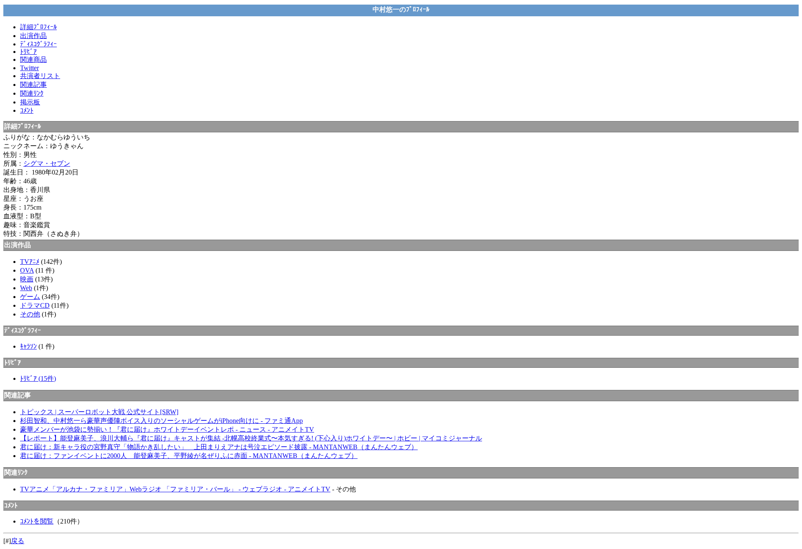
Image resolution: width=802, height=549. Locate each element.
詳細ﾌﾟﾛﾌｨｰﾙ (38, 26)
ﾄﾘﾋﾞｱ (28, 51)
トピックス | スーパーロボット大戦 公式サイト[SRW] (99, 411)
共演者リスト (40, 75)
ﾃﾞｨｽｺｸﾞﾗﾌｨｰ (38, 44)
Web (26, 287)
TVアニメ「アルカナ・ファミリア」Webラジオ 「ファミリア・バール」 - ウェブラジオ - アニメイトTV (175, 489)
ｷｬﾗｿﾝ (28, 346)
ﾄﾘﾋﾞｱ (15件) (38, 378)
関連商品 (33, 59)
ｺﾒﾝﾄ (26, 110)
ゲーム (30, 296)
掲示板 (30, 102)
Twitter (29, 67)
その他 (30, 314)
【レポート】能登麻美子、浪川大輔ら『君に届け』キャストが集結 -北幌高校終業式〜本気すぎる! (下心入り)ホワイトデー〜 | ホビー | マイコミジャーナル (251, 438)
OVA (27, 270)
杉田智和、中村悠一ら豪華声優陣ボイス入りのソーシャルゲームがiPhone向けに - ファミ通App (161, 420)
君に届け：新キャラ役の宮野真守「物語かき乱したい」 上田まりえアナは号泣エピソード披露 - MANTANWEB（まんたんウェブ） (219, 446)
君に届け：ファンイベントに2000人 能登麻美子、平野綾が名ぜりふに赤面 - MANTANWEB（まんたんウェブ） (189, 455)
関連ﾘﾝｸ (31, 93)
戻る (17, 540)
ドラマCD (35, 305)
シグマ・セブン (46, 163)
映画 (26, 279)
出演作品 (33, 35)
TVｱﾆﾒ (29, 261)
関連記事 (33, 84)
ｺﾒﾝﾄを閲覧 (36, 521)
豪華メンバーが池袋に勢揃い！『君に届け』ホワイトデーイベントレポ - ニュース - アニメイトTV (167, 429)
